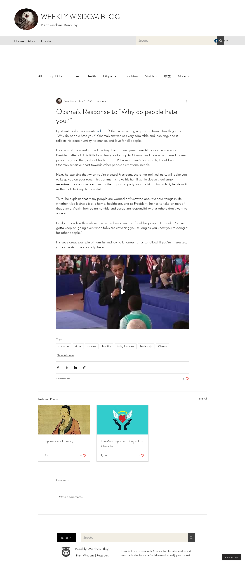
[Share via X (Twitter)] (66, 367)
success (92, 346)
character (63, 346)
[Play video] (122, 292)
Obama (162, 346)
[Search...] (191, 537)
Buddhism (131, 76)
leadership (146, 346)
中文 (167, 76)
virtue (78, 346)
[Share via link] (84, 367)
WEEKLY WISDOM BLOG (80, 16)
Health (91, 76)
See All (203, 398)
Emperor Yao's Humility (58, 441)
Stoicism (151, 76)
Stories (74, 76)
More (182, 76)
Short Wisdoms (65, 355)
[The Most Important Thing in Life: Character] (123, 419)
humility (106, 346)
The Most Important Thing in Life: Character (122, 443)
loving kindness (125, 346)
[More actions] (187, 101)
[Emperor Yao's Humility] (64, 419)
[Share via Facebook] (58, 367)
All (40, 76)
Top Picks (55, 76)
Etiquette (109, 76)
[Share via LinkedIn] (75, 367)
